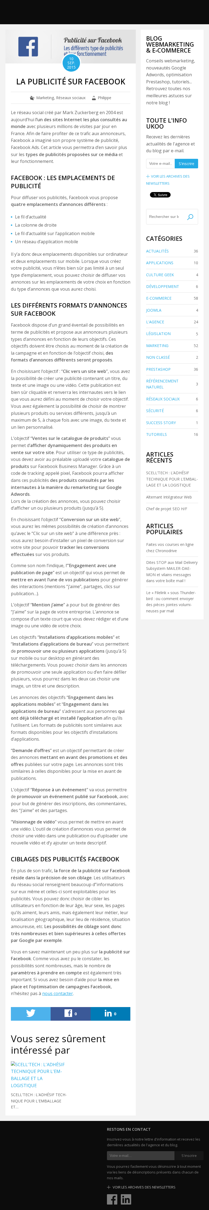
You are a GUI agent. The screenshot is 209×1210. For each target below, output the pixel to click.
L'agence (172, 321)
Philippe (104, 97)
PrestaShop (172, 369)
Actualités (172, 251)
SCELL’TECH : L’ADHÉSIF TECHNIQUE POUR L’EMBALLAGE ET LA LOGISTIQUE (172, 479)
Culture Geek (172, 274)
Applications (172, 262)
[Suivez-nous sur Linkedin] (126, 1198)
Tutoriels (172, 434)
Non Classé (172, 357)
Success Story (172, 422)
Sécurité (172, 410)
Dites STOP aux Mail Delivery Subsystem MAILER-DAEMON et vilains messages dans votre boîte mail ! (172, 571)
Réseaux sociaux (70, 97)
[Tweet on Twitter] (31, 1014)
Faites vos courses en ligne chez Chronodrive (170, 547)
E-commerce (172, 298)
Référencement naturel (172, 384)
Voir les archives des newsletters (144, 1187)
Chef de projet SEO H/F (166, 508)
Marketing (45, 97)
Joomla (172, 310)
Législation (172, 333)
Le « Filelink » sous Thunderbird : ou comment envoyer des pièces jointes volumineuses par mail (171, 601)
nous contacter (57, 993)
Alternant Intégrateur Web (169, 497)
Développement (172, 286)
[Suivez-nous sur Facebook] (112, 1198)
